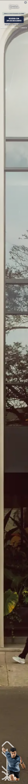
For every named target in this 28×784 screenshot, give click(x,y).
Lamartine (14, 28)
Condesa (23, 28)
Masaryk (4, 28)
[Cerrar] (25, 2)
